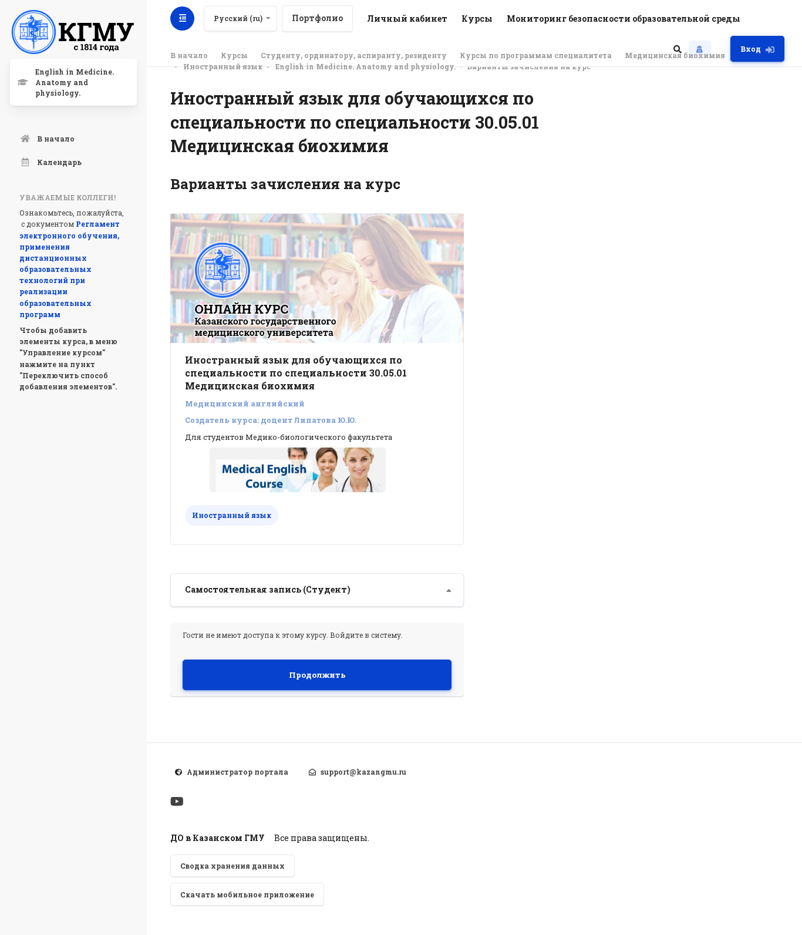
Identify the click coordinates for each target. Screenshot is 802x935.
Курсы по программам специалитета (536, 55)
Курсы (477, 18)
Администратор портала (237, 771)
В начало (189, 55)
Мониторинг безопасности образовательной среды (623, 18)
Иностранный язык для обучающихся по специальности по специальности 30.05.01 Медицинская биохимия (296, 373)
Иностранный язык (222, 66)
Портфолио (317, 17)
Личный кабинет (407, 18)
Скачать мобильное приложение (247, 894)
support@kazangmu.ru (363, 771)
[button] (677, 48)
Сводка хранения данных (232, 865)
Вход (750, 48)
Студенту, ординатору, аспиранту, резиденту (354, 55)
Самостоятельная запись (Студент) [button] (268, 589)
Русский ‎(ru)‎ (238, 18)
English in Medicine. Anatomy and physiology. (365, 66)
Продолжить (317, 675)
